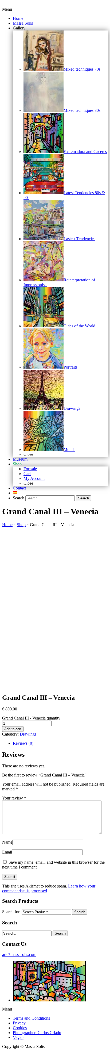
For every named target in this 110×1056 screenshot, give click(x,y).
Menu (7, 9)
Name (7, 842)
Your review (14, 798)
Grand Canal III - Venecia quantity (31, 718)
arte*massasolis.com (19, 954)
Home (7, 524)
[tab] (60, 743)
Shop (21, 524)
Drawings (28, 734)
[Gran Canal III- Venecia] (41, 686)
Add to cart (12, 729)
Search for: (11, 911)
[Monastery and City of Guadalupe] (49, 1000)
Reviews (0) (23, 743)
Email (7, 852)
